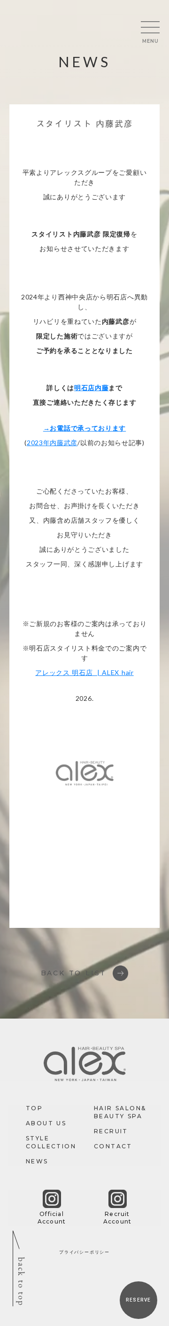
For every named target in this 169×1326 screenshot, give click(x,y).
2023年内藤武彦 (52, 443)
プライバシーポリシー (84, 1252)
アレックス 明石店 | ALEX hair (84, 672)
